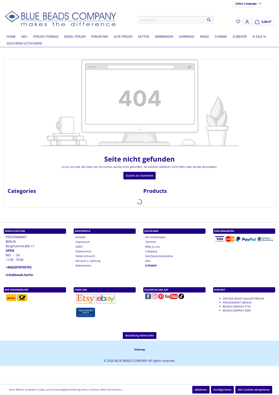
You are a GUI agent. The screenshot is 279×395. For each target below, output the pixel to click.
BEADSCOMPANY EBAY (237, 310)
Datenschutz (83, 251)
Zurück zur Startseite (139, 175)
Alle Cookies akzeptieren (254, 389)
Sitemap (139, 349)
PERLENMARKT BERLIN (237, 302)
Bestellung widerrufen (139, 335)
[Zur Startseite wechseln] (61, 19)
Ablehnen (201, 389)
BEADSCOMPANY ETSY (237, 306)
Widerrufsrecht (85, 256)
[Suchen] (209, 20)
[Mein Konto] (247, 22)
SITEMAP (151, 265)
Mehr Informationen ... (112, 389)
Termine (150, 242)
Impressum (83, 242)
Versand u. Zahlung (88, 261)
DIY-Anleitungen (155, 237)
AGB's (79, 246)
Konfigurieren (222, 389)
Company (151, 251)
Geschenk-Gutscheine (159, 256)
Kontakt (80, 237)
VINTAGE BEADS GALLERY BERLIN (243, 298)
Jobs (148, 261)
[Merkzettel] (238, 21)
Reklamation (83, 265)
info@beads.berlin (19, 275)
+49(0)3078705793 (19, 267)
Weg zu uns (152, 246)
